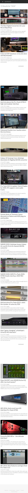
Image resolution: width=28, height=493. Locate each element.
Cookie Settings (14, 491)
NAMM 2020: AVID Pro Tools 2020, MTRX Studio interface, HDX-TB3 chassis (13, 276)
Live (11, 29)
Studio (8, 29)
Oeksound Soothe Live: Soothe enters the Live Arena (13, 131)
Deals (8, 220)
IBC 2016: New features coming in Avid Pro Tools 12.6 (14, 466)
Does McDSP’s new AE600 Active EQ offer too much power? (13, 381)
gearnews (8, 1)
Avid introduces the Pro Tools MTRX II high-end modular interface (13, 103)
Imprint (17, 490)
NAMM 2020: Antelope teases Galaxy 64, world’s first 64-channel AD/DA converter (13, 246)
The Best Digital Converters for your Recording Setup (13, 26)
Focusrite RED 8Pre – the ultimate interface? (12, 437)
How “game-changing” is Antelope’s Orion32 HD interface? (12, 331)
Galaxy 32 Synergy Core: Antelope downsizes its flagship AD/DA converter (14, 159)
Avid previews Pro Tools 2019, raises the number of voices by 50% (13, 303)
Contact (22, 490)
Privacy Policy (12, 490)
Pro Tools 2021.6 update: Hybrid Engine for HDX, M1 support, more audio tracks (14, 188)
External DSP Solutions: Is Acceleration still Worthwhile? (14, 54)
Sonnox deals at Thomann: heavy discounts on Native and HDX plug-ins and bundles (13, 216)
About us (6, 490)
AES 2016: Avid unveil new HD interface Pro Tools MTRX (11, 409)
